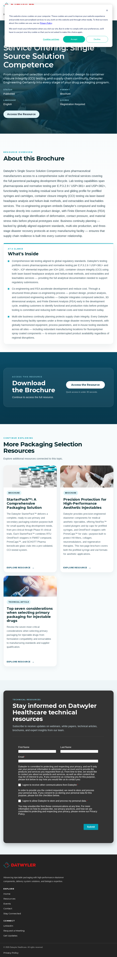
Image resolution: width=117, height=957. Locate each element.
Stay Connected (12, 913)
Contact (7, 908)
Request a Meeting (14, 930)
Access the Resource (21, 114)
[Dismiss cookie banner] (107, 11)
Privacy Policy (46, 23)
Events (7, 903)
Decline (97, 39)
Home (6, 893)
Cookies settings (51, 39)
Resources (9, 898)
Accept (74, 39)
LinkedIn (8, 925)
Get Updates (10, 935)
